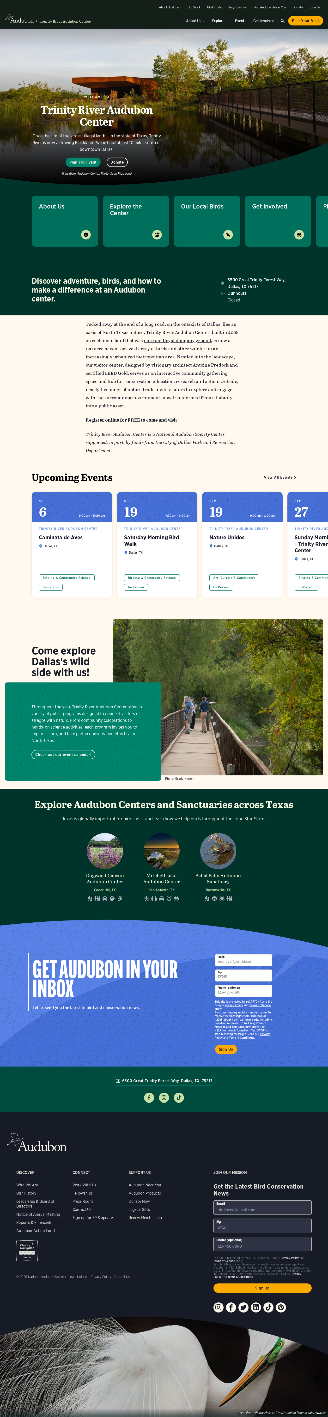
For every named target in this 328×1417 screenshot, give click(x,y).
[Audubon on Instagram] (218, 1307)
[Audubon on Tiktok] (268, 1307)
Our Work (194, 7)
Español (315, 7)
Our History (26, 1193)
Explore (218, 20)
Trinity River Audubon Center (65, 21)
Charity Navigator (27, 1250)
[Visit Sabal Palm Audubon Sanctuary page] (218, 866)
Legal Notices (78, 1277)
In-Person (51, 587)
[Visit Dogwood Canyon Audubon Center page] (105, 866)
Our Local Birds (202, 206)
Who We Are (27, 1185)
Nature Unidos (242, 545)
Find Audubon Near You (270, 7)
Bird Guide (214, 7)
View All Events (278, 477)
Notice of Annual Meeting (38, 1214)
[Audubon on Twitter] (243, 1307)
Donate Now (139, 1201)
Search (282, 21)
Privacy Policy (234, 1005)
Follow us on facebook (149, 1098)
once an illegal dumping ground (177, 340)
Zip (220, 972)
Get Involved (263, 20)
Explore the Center (126, 209)
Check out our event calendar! (63, 754)
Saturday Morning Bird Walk (157, 545)
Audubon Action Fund (35, 1230)
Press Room (83, 1201)
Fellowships (83, 1193)
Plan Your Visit (305, 20)
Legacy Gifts (139, 1209)
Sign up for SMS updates (94, 1217)
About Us (193, 20)
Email (221, 957)
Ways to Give (237, 7)
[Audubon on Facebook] (231, 1307)
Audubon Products (145, 1193)
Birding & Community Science (67, 578)
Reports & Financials (34, 1222)
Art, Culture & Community (234, 578)
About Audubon (170, 7)
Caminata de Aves (72, 545)
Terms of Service (260, 1005)
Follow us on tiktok (179, 1098)
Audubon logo (19, 18)
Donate (298, 7)
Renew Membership (145, 1217)
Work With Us (84, 1185)
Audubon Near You (145, 1185)
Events (240, 20)
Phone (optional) (229, 987)
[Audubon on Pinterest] (281, 1307)
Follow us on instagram (164, 1098)
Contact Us (82, 1209)
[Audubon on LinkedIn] (256, 1307)
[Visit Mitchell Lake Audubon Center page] (162, 866)
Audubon (37, 1142)
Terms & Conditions (241, 1037)
